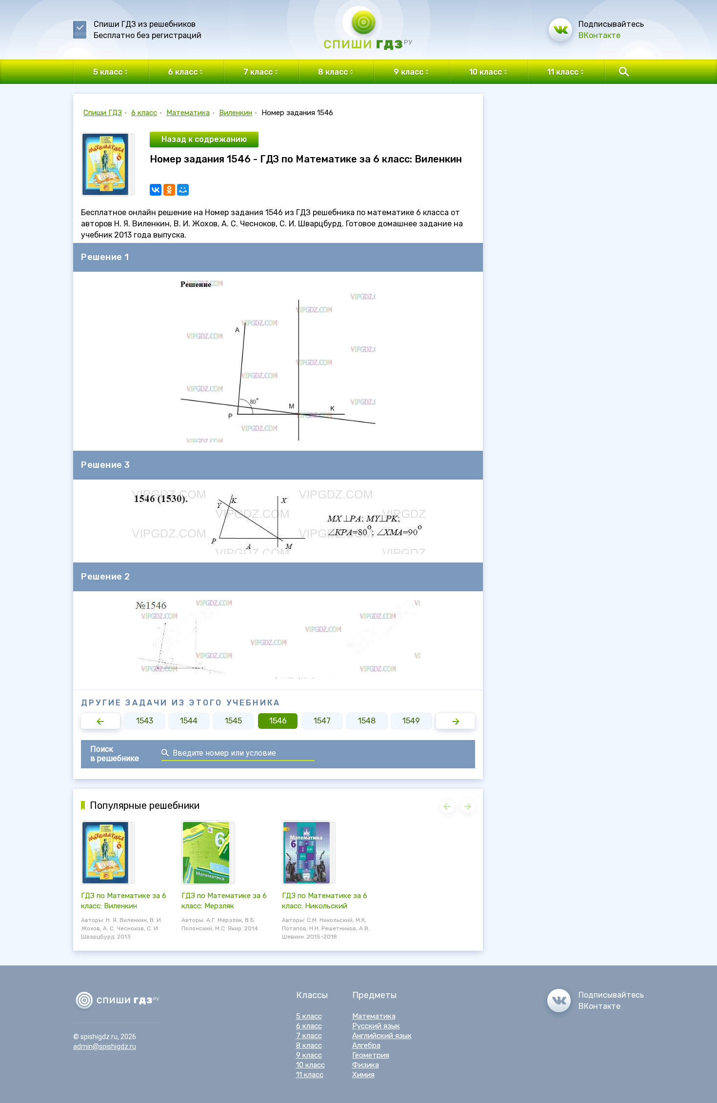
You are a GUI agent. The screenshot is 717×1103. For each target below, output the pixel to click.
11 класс (309, 1074)
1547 (322, 720)
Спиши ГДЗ (102, 112)
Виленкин (235, 112)
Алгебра (366, 1045)
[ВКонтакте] (155, 190)
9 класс (309, 1055)
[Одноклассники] (169, 190)
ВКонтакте (599, 35)
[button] (100, 721)
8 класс (309, 1045)
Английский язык (382, 1035)
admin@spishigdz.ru (104, 1046)
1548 (367, 720)
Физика (365, 1065)
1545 (233, 720)
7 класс (309, 1035)
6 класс (144, 112)
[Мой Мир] (183, 190)
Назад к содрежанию (204, 139)
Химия (363, 1074)
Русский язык (376, 1026)
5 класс (309, 1016)
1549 (411, 720)
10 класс (310, 1065)
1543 (144, 720)
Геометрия (370, 1055)
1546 (278, 720)
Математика (188, 112)
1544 (189, 720)
